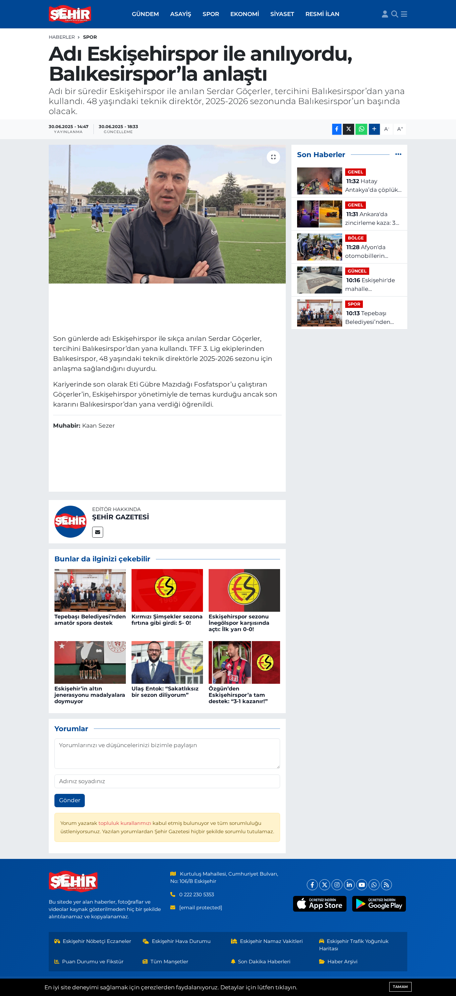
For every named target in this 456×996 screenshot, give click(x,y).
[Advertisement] (167, 308)
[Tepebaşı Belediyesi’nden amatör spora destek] (90, 590)
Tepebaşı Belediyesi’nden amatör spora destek (90, 619)
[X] (324, 884)
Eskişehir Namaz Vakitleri (271, 941)
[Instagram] (337, 884)
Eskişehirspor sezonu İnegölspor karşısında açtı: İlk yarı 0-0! (239, 622)
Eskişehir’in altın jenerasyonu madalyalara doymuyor (89, 694)
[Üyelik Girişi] (385, 14)
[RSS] (386, 884)
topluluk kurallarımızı (125, 823)
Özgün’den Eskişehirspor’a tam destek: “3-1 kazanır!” (238, 694)
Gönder (69, 800)
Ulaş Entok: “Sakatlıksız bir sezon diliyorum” (165, 691)
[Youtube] (361, 884)
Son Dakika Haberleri (264, 962)
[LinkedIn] (349, 884)
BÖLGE (356, 237)
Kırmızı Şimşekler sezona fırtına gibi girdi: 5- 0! (167, 619)
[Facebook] (312, 884)
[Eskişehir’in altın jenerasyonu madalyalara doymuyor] (90, 661)
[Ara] (394, 14)
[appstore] (319, 904)
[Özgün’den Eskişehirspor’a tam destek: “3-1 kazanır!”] (244, 661)
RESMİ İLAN (322, 14)
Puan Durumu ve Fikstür (93, 962)
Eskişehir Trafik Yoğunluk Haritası (354, 945)
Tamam (400, 986)
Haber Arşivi (342, 962)
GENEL (355, 171)
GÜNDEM (145, 14)
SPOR (211, 14)
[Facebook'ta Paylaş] (336, 129)
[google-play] (379, 904)
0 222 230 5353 (196, 895)
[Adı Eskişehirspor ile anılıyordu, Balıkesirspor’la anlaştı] (167, 214)
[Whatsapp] (374, 884)
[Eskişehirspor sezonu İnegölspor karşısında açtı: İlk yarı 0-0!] (244, 590)
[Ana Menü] (404, 14)
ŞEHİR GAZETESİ (120, 517)
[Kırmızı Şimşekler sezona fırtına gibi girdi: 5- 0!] (167, 590)
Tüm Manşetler (169, 962)
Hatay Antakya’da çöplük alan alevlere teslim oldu (372, 186)
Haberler (62, 37)
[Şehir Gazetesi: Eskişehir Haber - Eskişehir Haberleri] (70, 14)
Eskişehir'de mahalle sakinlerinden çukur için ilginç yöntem (373, 285)
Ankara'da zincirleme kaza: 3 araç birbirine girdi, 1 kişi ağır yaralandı (372, 219)
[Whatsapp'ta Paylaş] (361, 129)
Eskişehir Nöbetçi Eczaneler (97, 941)
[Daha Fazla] (374, 129)
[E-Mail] (97, 532)
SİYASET (282, 14)
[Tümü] (398, 154)
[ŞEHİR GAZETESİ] (70, 521)
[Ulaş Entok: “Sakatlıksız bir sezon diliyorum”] (167, 661)
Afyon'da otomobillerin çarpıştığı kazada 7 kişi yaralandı (372, 252)
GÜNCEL (357, 271)
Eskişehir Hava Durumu (181, 941)
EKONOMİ (244, 14)
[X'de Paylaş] (348, 129)
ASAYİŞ (180, 14)
